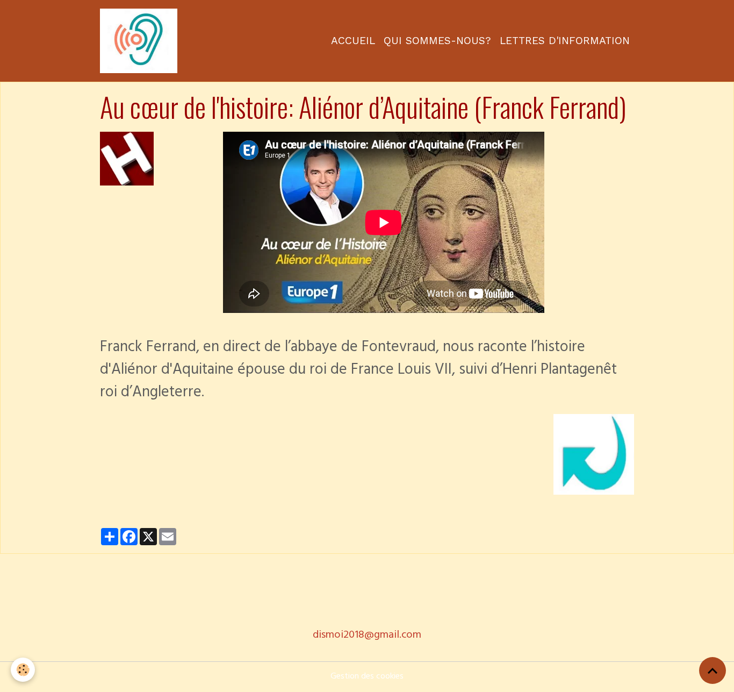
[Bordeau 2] (127, 159)
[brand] (141, 41)
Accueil (353, 40)
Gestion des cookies (367, 676)
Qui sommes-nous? (437, 40)
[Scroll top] (712, 670)
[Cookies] (23, 670)
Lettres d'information (565, 40)
